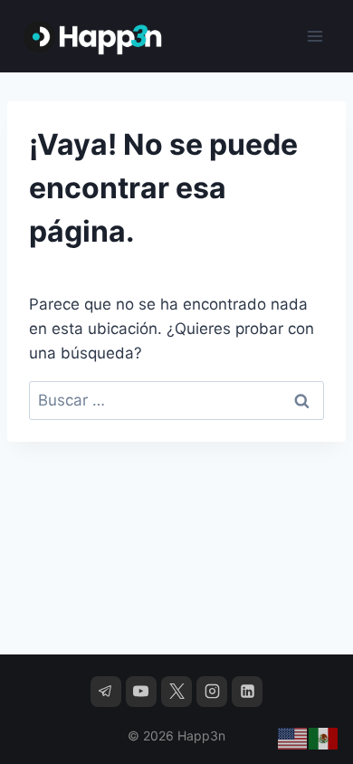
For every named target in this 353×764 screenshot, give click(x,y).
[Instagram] (211, 691)
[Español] (324, 738)
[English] (293, 738)
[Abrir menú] (314, 36)
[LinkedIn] (247, 691)
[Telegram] (106, 691)
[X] (176, 691)
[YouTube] (141, 691)
